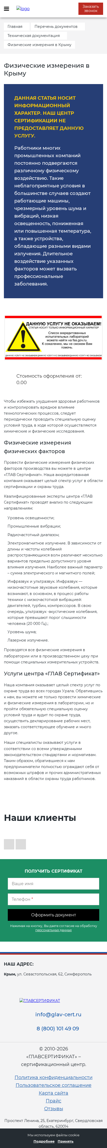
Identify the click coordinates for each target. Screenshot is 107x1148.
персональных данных (53, 930)
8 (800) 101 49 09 (58, 1028)
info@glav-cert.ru (58, 1014)
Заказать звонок (91, 8)
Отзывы (53, 1109)
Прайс (53, 1101)
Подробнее (44, 1141)
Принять (65, 1141)
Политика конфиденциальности (53, 1077)
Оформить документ (53, 914)
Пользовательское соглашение (53, 1085)
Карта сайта (53, 1093)
